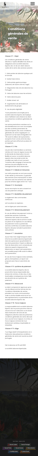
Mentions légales (13, 390)
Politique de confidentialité (16, 395)
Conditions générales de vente (17, 399)
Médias (9, 403)
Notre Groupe (19, 441)
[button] (32, 3)
